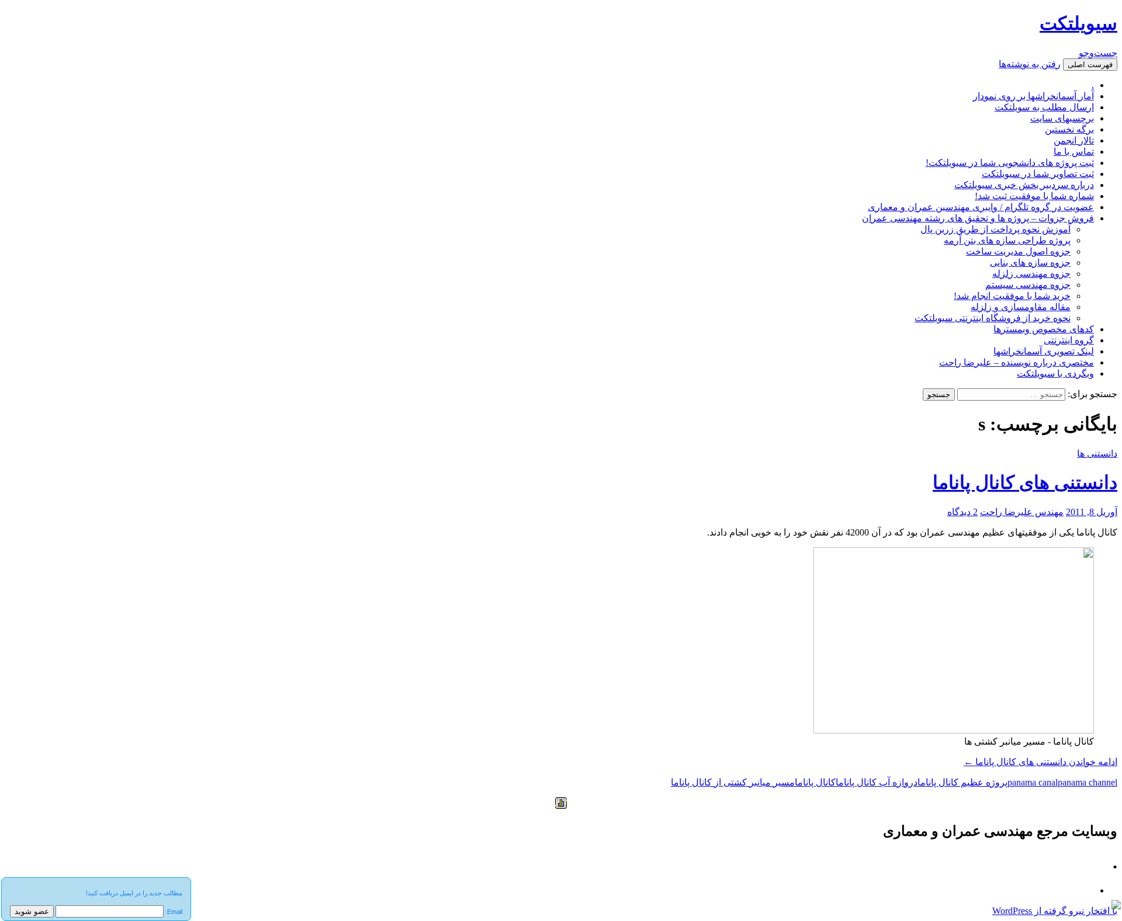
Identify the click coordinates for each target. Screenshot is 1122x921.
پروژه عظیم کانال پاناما (962, 782)
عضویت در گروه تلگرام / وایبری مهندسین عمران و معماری (981, 207)
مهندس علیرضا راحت (1022, 512)
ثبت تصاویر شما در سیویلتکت (1038, 174)
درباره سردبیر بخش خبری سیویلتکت (1024, 185)
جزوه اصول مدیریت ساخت (1018, 251)
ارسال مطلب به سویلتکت (1044, 107)
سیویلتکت (1078, 23)
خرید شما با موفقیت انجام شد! (1012, 296)
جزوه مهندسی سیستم (1028, 285)
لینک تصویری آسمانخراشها (1043, 351)
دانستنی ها (1097, 453)
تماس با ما (1074, 152)
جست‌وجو (1098, 53)
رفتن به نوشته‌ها (1030, 64)
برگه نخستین (1069, 129)
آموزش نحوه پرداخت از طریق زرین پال (995, 229)
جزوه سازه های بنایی (1030, 262)
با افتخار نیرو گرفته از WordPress (1054, 911)
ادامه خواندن (1040, 762)
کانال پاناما (815, 782)
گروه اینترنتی (1069, 340)
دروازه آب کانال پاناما (876, 782)
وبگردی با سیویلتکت (1055, 373)
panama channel (1087, 782)
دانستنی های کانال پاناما (1025, 482)
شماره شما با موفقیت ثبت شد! (1034, 196)
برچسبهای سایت (1062, 118)
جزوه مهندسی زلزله (1031, 274)
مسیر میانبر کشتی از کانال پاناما (733, 782)
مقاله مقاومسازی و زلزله (1021, 307)
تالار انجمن (1074, 140)
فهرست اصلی (1090, 64)
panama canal (1032, 782)
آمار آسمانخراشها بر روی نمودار (1033, 96)
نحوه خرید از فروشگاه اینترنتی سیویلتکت (993, 318)
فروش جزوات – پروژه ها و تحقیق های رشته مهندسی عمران (978, 218)
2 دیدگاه (962, 512)
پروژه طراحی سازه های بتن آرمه (1007, 240)
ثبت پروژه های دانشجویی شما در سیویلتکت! (1010, 163)
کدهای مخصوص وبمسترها (1043, 329)
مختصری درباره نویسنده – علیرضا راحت (1016, 362)
